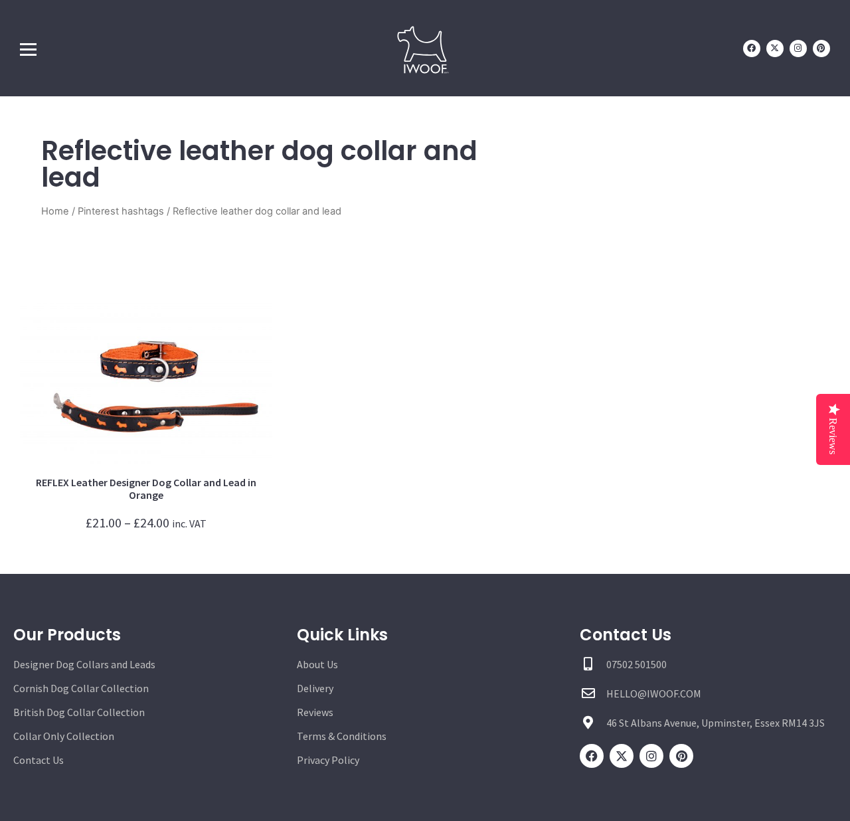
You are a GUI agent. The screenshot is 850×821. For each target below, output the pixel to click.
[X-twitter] (775, 48)
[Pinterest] (821, 48)
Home (55, 211)
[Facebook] (751, 48)
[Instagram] (798, 48)
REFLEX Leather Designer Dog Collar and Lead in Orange (146, 489)
